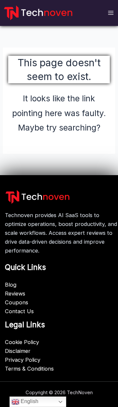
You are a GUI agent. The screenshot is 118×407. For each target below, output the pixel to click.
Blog (10, 284)
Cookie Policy (22, 342)
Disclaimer (17, 351)
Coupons (16, 302)
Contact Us (19, 311)
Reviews (15, 293)
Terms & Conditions (29, 368)
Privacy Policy (22, 359)
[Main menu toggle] (110, 13)
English (28, 401)
